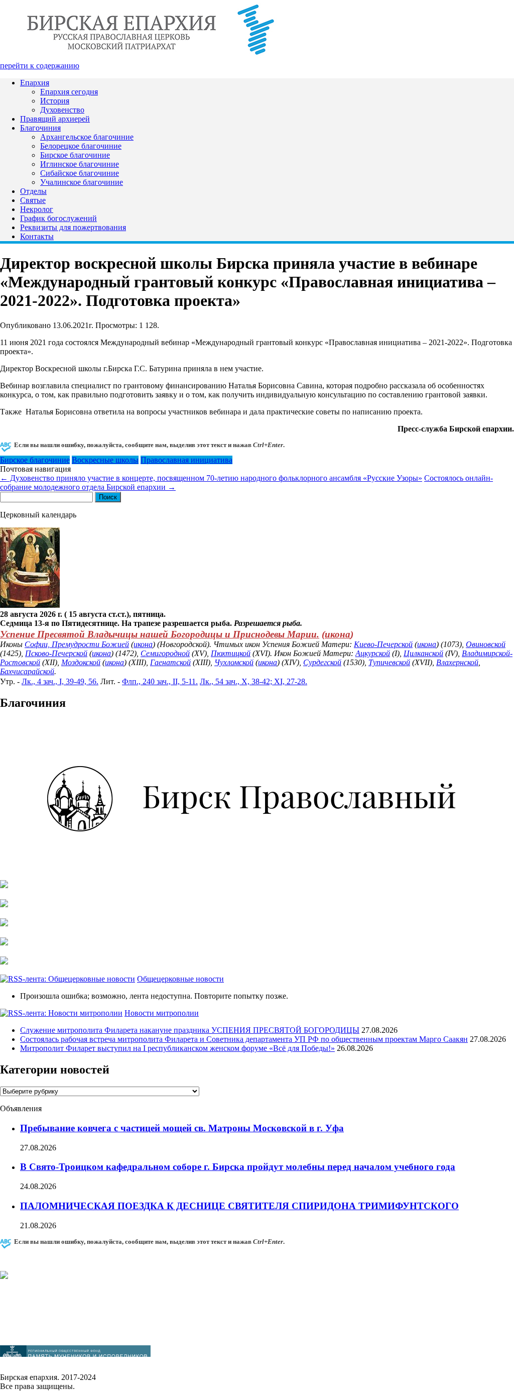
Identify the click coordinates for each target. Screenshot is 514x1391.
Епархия (34, 82)
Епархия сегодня (69, 91)
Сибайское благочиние (79, 173)
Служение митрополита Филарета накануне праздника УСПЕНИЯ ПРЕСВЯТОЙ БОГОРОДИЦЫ (189, 1030)
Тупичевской (389, 662)
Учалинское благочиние (81, 182)
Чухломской (233, 662)
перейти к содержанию (39, 65)
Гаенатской (170, 662)
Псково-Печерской (56, 653)
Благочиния (40, 128)
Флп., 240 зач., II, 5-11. (160, 681)
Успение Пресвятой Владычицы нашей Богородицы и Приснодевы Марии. (159, 634)
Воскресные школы (105, 460)
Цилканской (423, 653)
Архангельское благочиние (87, 137)
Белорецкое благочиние (80, 146)
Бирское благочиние (75, 155)
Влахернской (457, 662)
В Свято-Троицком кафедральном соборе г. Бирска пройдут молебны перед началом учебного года (237, 1166)
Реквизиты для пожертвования (73, 227)
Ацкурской (372, 653)
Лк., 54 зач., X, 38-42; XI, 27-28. (253, 681)
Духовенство (62, 109)
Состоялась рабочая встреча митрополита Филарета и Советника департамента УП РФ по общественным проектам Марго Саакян (244, 1039)
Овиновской (485, 644)
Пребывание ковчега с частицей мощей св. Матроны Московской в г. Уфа (182, 1128)
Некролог (36, 209)
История (54, 100)
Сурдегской (322, 662)
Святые (33, 200)
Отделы (33, 191)
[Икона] (30, 605)
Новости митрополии (161, 1013)
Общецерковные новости (180, 979)
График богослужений (58, 218)
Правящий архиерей (55, 119)
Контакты (37, 236)
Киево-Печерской (383, 644)
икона (337, 634)
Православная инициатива (186, 460)
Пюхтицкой (230, 653)
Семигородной (165, 653)
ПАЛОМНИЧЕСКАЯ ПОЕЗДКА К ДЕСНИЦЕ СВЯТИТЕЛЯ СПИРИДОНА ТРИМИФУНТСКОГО (239, 1206)
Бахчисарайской (27, 671)
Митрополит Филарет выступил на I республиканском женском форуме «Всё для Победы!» (177, 1048)
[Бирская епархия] (150, 56)
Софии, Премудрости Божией (77, 644)
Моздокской (80, 662)
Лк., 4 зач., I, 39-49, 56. (60, 681)
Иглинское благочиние (79, 164)
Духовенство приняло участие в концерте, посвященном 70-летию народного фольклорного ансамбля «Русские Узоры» (211, 478)
